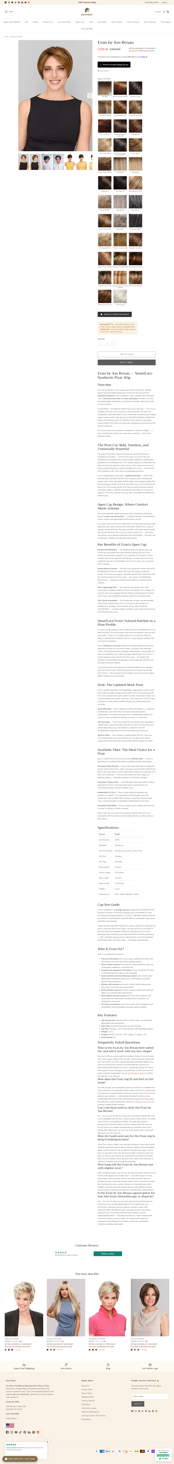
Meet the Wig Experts (90, 1412)
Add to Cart (126, 354)
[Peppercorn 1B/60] (135, 221)
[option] (55, 95)
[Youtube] (12, 2)
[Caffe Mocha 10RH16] (105, 107)
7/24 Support (165, 22)
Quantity (101, 339)
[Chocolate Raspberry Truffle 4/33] (120, 126)
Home (7, 37)
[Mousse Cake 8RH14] (105, 221)
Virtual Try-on (48, 22)
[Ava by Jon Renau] (150, 1307)
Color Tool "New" (64, 22)
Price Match (102, 22)
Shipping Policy (88, 1397)
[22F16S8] (105, 88)
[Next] (89, 95)
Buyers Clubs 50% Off (12, 22)
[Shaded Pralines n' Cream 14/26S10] (120, 277)
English (164, 2)
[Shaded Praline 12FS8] (105, 277)
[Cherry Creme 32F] (105, 126)
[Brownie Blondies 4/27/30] (120, 88)
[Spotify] (25, 2)
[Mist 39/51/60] (120, 202)
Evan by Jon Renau (16, 37)
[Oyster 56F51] (120, 221)
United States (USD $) (152, 2)
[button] (110, 93)
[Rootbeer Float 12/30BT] (105, 258)
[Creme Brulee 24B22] (105, 145)
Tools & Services (150, 22)
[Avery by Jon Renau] (66, 1307)
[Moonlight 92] (135, 202)
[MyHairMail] (87, 11)
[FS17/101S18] (120, 164)
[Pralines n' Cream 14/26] (120, 240)
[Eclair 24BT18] (135, 145)
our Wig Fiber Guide (126, 1130)
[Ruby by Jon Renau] (24, 1307)
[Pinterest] (19, 2)
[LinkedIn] (22, 2)
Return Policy (87, 1393)
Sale (26, 22)
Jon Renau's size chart (141, 1102)
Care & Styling (116, 22)
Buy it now (126, 362)
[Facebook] (6, 2)
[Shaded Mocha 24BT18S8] (120, 258)
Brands (35, 22)
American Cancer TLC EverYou (94, 1415)
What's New (80, 22)
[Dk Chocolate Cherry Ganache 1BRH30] (120, 145)
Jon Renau (104, 71)
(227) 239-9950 (87, 29)
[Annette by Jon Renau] (108, 1307)
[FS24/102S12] (135, 164)
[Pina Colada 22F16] (105, 240)
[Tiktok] (15, 2)
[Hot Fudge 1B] (120, 183)
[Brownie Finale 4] (135, 88)
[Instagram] (9, 2)
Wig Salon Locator (89, 1408)
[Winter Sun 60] (120, 296)
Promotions (86, 1404)
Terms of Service (88, 1401)
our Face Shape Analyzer (134, 1073)
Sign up (137, 1404)
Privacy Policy (87, 1389)
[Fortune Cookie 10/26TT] (105, 164)
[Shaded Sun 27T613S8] (135, 277)
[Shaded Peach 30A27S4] (135, 258)
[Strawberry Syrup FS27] (105, 296)
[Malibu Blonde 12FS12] (135, 183)
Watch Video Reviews (116, 314)
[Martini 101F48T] (105, 202)
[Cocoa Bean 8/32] (135, 126)
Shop (91, 22)
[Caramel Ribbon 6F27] (120, 107)
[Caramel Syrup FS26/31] (135, 107)
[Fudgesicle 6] (105, 183)
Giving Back (86, 1419)
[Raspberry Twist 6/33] (135, 240)
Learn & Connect (133, 22)
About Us (85, 1386)
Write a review (107, 1253)
